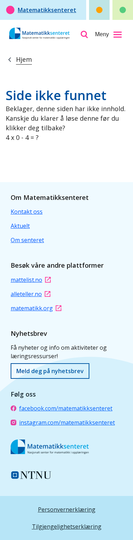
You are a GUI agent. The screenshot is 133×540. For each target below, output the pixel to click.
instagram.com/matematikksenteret (67, 422)
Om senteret (27, 240)
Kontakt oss (27, 212)
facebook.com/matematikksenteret (65, 408)
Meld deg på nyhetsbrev (50, 371)
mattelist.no (26, 280)
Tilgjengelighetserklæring (66, 526)
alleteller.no (26, 294)
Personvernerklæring (66, 509)
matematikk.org (32, 308)
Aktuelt (20, 226)
